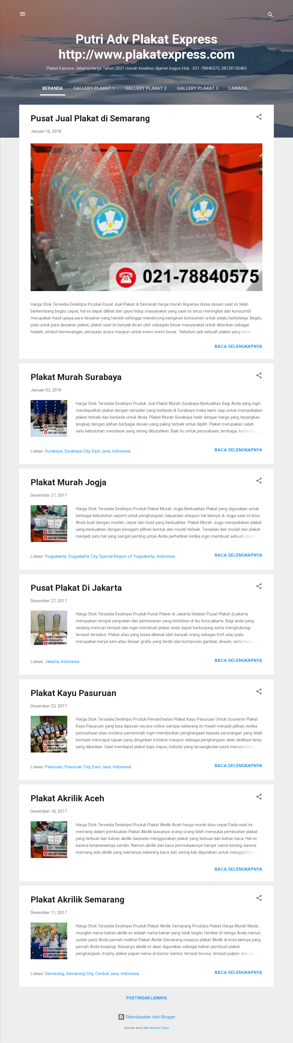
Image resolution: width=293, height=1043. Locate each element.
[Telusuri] (270, 15)
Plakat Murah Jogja (68, 482)
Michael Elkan (159, 1028)
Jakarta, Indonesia (62, 661)
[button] (259, 117)
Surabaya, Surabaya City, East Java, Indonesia (87, 451)
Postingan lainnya (146, 998)
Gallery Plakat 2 (146, 88)
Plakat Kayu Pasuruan (73, 693)
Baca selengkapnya (238, 346)
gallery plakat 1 (94, 88)
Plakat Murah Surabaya (76, 377)
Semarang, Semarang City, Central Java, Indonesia (92, 973)
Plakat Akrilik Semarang (77, 899)
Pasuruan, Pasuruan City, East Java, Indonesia (88, 766)
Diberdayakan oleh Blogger (150, 1016)
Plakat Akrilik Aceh (67, 798)
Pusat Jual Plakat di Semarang (90, 118)
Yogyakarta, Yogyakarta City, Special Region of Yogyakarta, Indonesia (110, 556)
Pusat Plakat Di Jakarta (76, 588)
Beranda (52, 88)
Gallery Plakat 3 (197, 88)
